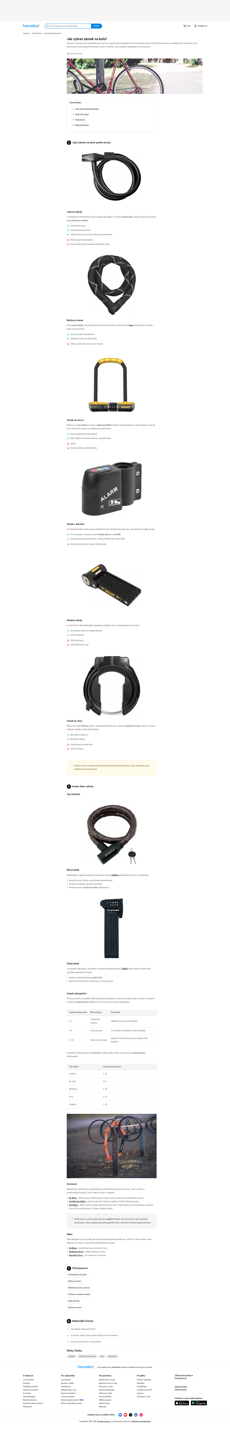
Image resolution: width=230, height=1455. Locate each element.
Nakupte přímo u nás (68, 1390)
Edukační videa (104, 1403)
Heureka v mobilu (67, 1383)
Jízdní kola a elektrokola (88, 1356)
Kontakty (26, 1383)
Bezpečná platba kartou (70, 1400)
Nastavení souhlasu (68, 1393)
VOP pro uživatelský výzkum (71, 1403)
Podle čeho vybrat (35, 49)
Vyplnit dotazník (181, 1389)
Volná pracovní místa (30, 1390)
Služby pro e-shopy (106, 1386)
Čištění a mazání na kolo (79, 1294)
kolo (131, 325)
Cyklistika (72, 1356)
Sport (103, 1356)
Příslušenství (33, 55)
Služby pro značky (105, 1393)
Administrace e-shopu (107, 1380)
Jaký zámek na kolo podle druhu (40, 44)
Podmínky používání (30, 1386)
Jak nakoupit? (66, 1380)
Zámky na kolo (37, 33)
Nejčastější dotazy (36, 60)
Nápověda (102, 1406)
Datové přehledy (105, 1396)
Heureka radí (65, 1386)
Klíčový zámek (73, 869)
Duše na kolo (74, 1301)
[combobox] (68, 26)
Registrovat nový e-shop (108, 1383)
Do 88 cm (73, 1248)
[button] (112, 1329)
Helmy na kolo (74, 1281)
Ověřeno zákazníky (144, 1380)
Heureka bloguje (29, 1396)
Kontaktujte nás (181, 1378)
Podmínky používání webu (141, 1421)
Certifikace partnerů (144, 1390)
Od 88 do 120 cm (76, 1251)
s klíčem (114, 875)
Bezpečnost (113, 1356)
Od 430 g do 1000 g (77, 1201)
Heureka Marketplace (107, 1390)
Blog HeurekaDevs (30, 1400)
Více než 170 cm (76, 1255)
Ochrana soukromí (67, 1396)
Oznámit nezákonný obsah (33, 1403)
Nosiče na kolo (74, 1307)
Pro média (26, 1393)
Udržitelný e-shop (143, 1396)
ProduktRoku (142, 1386)
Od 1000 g (73, 1205)
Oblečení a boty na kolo (79, 1287)
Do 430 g (72, 1198)
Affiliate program (105, 1400)
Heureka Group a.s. (104, 1421)
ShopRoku (140, 1383)
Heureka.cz (26, 33)
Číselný (125, 968)
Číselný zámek (73, 963)
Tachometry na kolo (77, 1274)
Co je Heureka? (28, 1380)
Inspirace (140, 1393)
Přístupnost (27, 1406)
